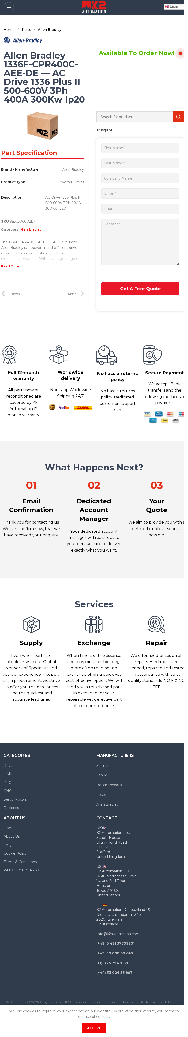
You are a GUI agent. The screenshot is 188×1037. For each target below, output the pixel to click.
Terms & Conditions (20, 862)
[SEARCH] (178, 116)
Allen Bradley (49, 29)
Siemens (103, 765)
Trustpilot (104, 130)
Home (10, 29)
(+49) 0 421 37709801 (115, 943)
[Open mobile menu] (8, 7)
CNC (8, 791)
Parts (27, 29)
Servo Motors (15, 799)
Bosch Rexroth (109, 785)
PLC (7, 782)
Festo (101, 794)
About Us (12, 836)
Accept (94, 1028)
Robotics (11, 808)
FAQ (7, 845)
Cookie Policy (15, 853)
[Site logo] (94, 7)
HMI (7, 774)
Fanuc (101, 775)
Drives (9, 765)
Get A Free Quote (140, 288)
